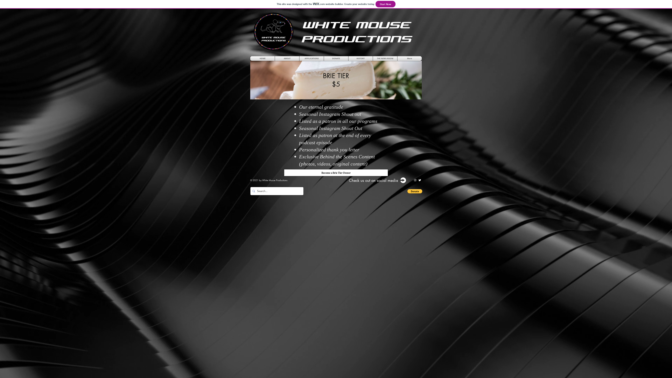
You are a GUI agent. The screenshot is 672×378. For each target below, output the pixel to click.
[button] (287, 58)
